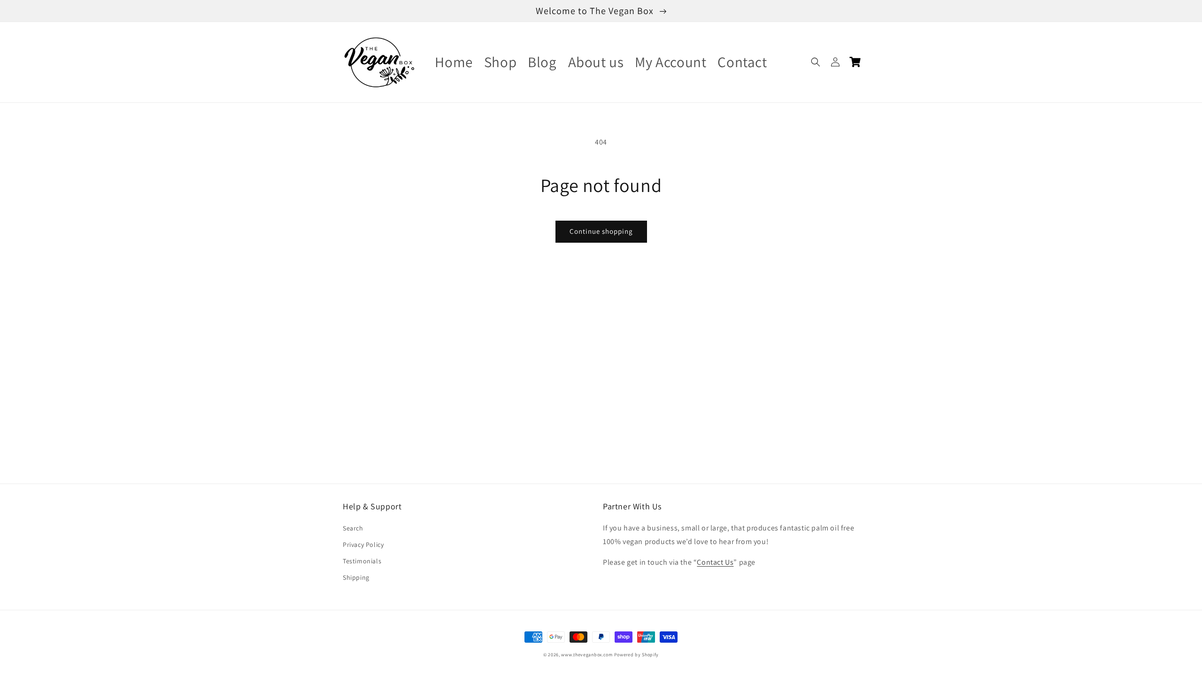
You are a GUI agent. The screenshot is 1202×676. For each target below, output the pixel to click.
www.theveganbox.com (586, 655)
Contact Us (715, 562)
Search (353, 528)
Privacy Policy (363, 544)
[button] (815, 62)
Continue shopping (601, 231)
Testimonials (362, 561)
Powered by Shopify (636, 655)
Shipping (356, 577)
